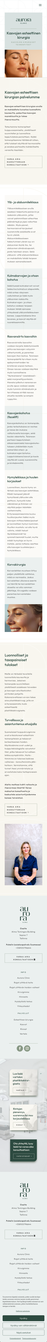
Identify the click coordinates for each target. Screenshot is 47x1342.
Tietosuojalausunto (29, 1338)
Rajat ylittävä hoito (23, 982)
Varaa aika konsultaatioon (23, 958)
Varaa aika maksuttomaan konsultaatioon (17, 162)
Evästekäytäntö (15, 1338)
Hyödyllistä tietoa (23, 1001)
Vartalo (23, 1034)
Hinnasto (23, 997)
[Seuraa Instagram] (27, 1048)
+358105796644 (23, 948)
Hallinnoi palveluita (23, 1311)
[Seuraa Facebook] (20, 1048)
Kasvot (23, 1024)
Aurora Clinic (23, 978)
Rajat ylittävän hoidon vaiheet (24, 987)
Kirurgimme (23, 992)
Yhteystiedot (23, 1006)
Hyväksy (23, 1318)
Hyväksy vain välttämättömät (23, 1325)
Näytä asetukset (23, 1332)
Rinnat (23, 1029)
